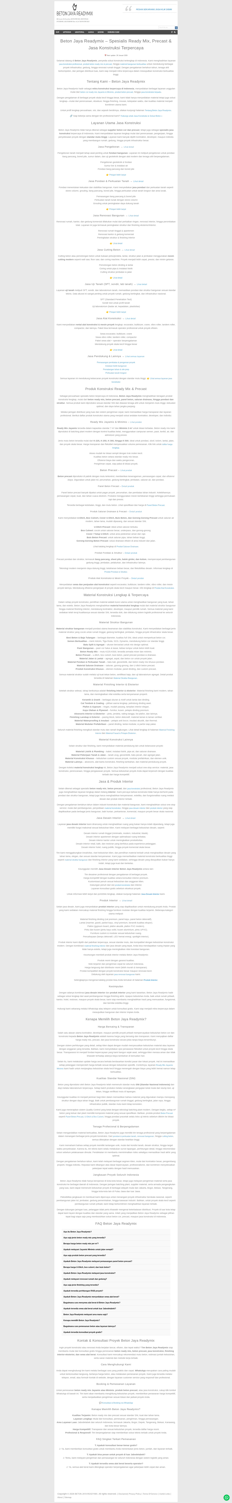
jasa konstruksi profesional (70, 64)
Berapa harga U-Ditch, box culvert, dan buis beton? (86, 1267)
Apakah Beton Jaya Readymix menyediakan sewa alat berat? (91, 1297)
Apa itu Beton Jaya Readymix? (77, 1232)
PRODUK (67, 32)
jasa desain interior (137, 808)
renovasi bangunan (145, 1136)
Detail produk (128, 486)
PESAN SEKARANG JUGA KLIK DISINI (154, 9)
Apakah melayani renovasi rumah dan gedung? (85, 1279)
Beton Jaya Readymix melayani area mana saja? (85, 1314)
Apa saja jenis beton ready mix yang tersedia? (84, 1238)
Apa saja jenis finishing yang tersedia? (81, 1285)
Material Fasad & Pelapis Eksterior (121, 733)
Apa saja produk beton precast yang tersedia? (84, 1255)
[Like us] (172, 32)
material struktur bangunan (76, 860)
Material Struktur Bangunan (126, 678)
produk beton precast (124, 92)
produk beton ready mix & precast (97, 64)
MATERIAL (80, 32)
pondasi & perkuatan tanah (124, 1136)
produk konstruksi (122, 885)
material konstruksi (113, 808)
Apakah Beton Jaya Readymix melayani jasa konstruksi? (89, 1273)
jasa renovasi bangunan (124, 974)
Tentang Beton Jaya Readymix (158, 110)
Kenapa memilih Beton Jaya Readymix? (81, 1320)
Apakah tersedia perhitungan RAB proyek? (83, 1291)
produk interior (156, 808)
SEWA (101, 32)
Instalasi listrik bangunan (116, 366)
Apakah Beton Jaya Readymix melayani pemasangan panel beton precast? (97, 1261)
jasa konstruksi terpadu (151, 92)
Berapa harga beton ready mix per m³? (81, 1244)
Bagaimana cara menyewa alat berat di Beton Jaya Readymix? (91, 1303)
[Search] (176, 27)
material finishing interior (94, 946)
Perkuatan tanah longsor (116, 373)
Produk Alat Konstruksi (164, 588)
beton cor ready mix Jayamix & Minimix (97, 92)
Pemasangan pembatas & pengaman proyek (116, 362)
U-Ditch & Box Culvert (94, 1117)
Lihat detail (129, 147)
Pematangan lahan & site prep (116, 369)
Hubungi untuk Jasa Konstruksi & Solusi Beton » (141, 116)
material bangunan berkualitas (133, 64)
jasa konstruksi (133, 789)
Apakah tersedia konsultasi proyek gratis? (82, 1332)
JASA (92, 32)
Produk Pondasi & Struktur (115, 572)
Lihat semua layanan (134, 356)
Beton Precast (167, 1113)
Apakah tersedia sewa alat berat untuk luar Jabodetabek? (89, 1309)
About (59, 1497)
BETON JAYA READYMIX (86, 1494)
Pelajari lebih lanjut (117, 175)
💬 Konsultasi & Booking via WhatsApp (116, 1403)
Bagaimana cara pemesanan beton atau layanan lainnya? (89, 1326)
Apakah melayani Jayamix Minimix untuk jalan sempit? (88, 1249)
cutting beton (167, 1136)
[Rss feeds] (175, 32)
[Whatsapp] (227, 1498)
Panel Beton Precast (155, 505)
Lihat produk (136, 422)
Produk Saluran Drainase (127, 547)
